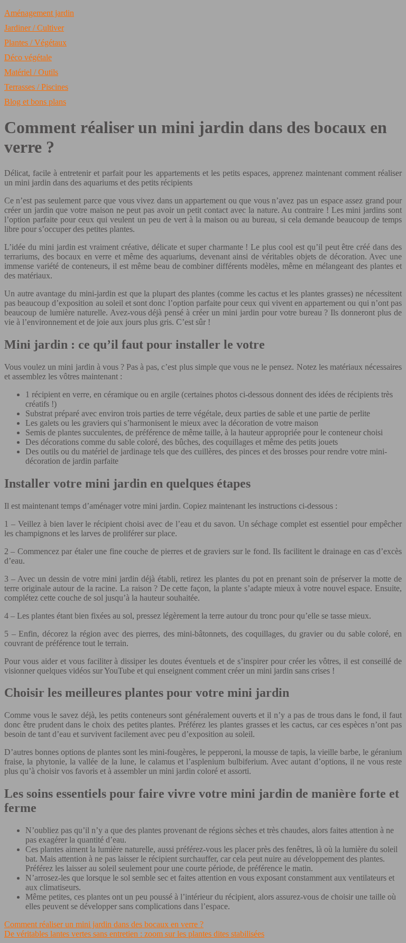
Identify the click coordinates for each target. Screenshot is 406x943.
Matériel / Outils (31, 72)
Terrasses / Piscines (36, 86)
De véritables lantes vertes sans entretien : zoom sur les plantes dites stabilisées (134, 933)
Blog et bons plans (35, 101)
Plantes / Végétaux (35, 42)
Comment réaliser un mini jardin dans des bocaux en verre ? (104, 924)
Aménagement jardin (39, 12)
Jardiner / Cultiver (34, 27)
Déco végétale (28, 57)
